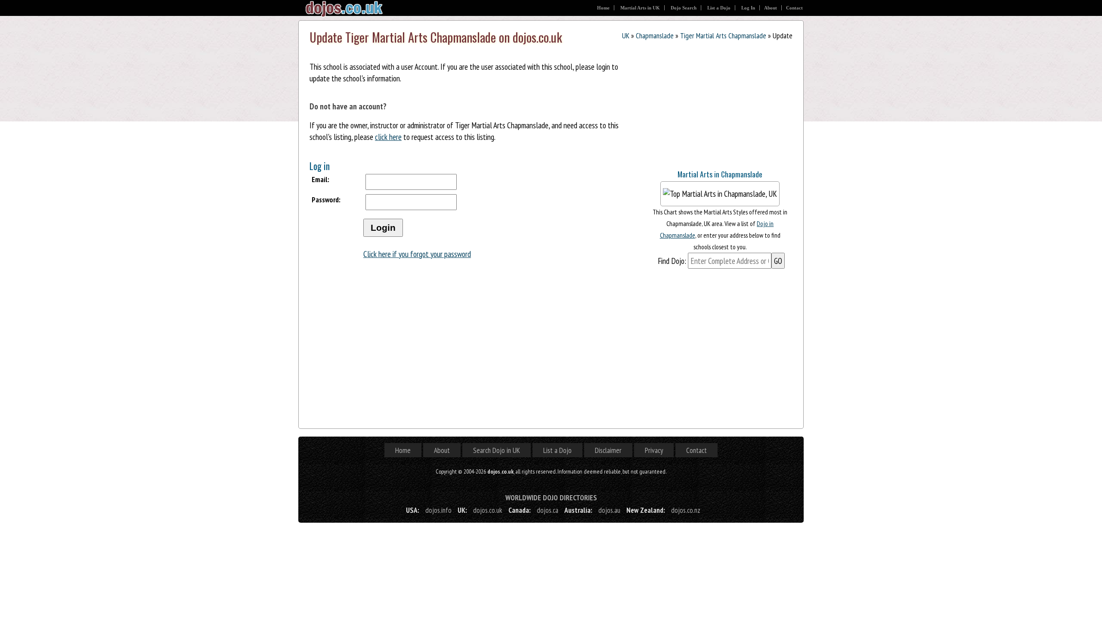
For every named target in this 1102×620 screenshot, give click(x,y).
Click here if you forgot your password (417, 253)
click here (388, 136)
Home (603, 7)
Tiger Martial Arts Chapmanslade (723, 35)
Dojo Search (683, 7)
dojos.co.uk (487, 510)
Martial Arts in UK (640, 7)
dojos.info (438, 510)
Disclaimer (608, 450)
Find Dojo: (672, 260)
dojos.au (609, 510)
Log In (748, 7)
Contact (794, 7)
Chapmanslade (655, 35)
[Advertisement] (712, 107)
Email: (320, 179)
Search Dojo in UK (496, 450)
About (770, 7)
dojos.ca (547, 510)
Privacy (654, 450)
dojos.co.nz (685, 510)
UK (625, 35)
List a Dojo (719, 7)
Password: (326, 200)
